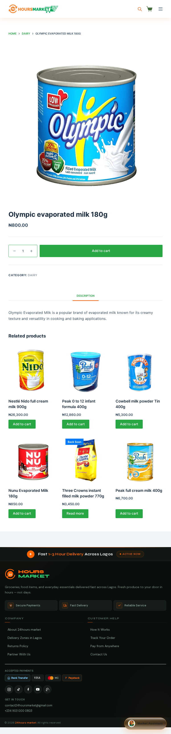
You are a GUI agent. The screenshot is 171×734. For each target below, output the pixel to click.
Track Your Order (102, 638)
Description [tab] (86, 295)
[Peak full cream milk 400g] (139, 458)
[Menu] (161, 9)
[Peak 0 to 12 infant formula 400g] (85, 369)
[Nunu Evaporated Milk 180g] (31, 458)
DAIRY (32, 275)
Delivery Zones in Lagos (25, 638)
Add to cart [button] (22, 424)
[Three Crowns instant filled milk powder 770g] (85, 458)
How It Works (100, 630)
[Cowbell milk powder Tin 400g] (139, 369)
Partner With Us (19, 654)
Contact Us (98, 654)
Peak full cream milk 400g (139, 490)
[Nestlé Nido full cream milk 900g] (31, 369)
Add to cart (101, 251)
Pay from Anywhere (104, 646)
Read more (75, 513)
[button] (145, 724)
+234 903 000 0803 (18, 711)
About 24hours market (24, 630)
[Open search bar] (140, 9)
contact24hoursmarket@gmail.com (28, 705)
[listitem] (9, 689)
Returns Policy (18, 646)
